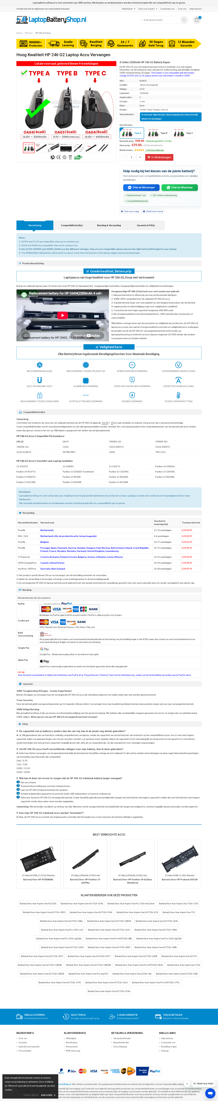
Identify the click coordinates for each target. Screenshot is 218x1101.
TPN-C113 (160, 452)
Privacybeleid (25, 1050)
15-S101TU (114, 466)
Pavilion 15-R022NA (118, 477)
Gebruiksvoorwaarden (29, 1046)
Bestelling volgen (169, 1046)
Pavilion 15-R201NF (72, 482)
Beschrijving (35, 225)
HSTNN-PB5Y (69, 452)
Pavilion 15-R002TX (25, 477)
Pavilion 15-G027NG (119, 471)
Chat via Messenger (144, 187)
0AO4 (65, 441)
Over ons (182, 8)
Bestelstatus (72, 1042)
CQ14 (65, 447)
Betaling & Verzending (109, 225)
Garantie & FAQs (146, 225)
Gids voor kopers (146, 8)
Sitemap (165, 1050)
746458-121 (22, 447)
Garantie (23, 1042)
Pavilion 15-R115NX (25, 482)
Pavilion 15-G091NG (165, 471)
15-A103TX (22, 466)
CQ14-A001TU (116, 447)
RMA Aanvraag (73, 1050)
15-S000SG (68, 466)
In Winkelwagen (161, 157)
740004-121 (115, 441)
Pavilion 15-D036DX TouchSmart (78, 471)
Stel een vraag (131, 211)
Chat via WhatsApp (182, 187)
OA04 (112, 452)
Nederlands (127, 8)
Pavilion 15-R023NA (164, 477)
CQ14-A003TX (162, 447)
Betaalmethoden (121, 1042)
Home (19, 33)
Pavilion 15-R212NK (118, 482)
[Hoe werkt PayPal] (149, 1071)
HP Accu (29, 33)
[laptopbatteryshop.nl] (51, 23)
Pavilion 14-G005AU (165, 466)
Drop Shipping (120, 1046)
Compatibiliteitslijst (72, 225)
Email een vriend (154, 211)
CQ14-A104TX (23, 452)
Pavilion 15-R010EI (72, 477)
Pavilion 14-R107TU (26, 471)
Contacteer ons (167, 8)
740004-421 (161, 441)
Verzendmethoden (122, 1038)
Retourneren (72, 1046)
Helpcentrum (196, 8)
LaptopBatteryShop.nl (60, 1084)
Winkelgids (71, 1038)
